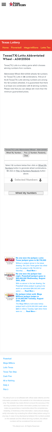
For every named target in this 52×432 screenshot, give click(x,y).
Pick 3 (5, 389)
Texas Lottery (11, 42)
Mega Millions (31, 47)
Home (5, 47)
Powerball (16, 47)
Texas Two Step (10, 371)
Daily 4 (6, 385)
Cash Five (7, 376)
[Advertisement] (26, 24)
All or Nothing (9, 380)
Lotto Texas (8, 367)
